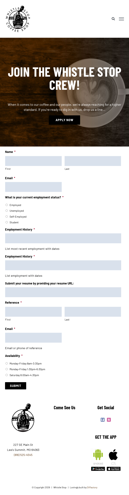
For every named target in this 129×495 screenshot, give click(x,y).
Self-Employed (18, 216)
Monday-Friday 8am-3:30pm (26, 363)
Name (10, 152)
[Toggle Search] (113, 18)
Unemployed (17, 210)
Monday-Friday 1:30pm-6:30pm (27, 369)
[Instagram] (109, 420)
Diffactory (92, 487)
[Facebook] (102, 420)
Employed (15, 204)
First (8, 168)
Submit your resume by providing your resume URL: (39, 283)
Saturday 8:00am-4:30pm (24, 375)
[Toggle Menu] (121, 18)
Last (67, 168)
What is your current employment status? (34, 197)
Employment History (20, 229)
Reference (13, 302)
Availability (14, 356)
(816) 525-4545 (23, 455)
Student (14, 222)
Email (10, 178)
